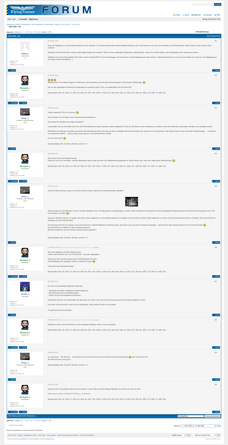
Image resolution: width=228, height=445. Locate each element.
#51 (216, 41)
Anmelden (23, 19)
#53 (216, 108)
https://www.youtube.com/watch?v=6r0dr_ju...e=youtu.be (69, 394)
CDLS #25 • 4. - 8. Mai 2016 (71, 24)
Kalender (209, 15)
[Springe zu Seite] (50, 32)
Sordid (24, 294)
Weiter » (44, 32)
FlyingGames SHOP (30, 435)
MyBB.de (24, 439)
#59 (216, 352)
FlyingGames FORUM (14, 24)
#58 (216, 320)
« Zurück (16, 32)
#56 (216, 247)
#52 (216, 75)
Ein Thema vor (29, 416)
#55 (216, 186)
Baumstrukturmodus (213, 36)
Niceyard (96, 247)
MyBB (36, 439)
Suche (187, 15)
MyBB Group (50, 439)
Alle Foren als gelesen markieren (68, 435)
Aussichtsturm (49, 24)
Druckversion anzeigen (16, 425)
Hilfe (218, 15)
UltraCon (58, 24)
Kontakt (19, 435)
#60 (216, 384)
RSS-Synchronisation (87, 435)
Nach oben (41, 435)
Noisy (24, 118)
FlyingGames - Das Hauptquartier (33, 24)
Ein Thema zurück (15, 416)
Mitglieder (197, 15)
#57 (216, 281)
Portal (178, 15)
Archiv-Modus (51, 435)
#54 (216, 153)
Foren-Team (12, 435)
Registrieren (33, 19)
